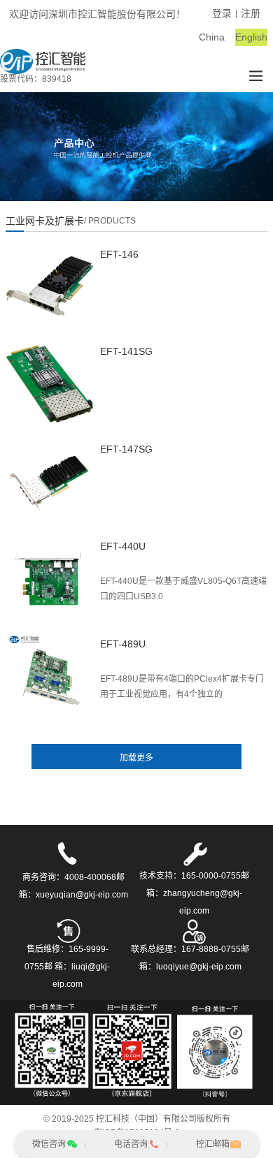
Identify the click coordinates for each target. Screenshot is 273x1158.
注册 (250, 13)
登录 (222, 13)
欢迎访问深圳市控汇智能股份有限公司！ (97, 14)
